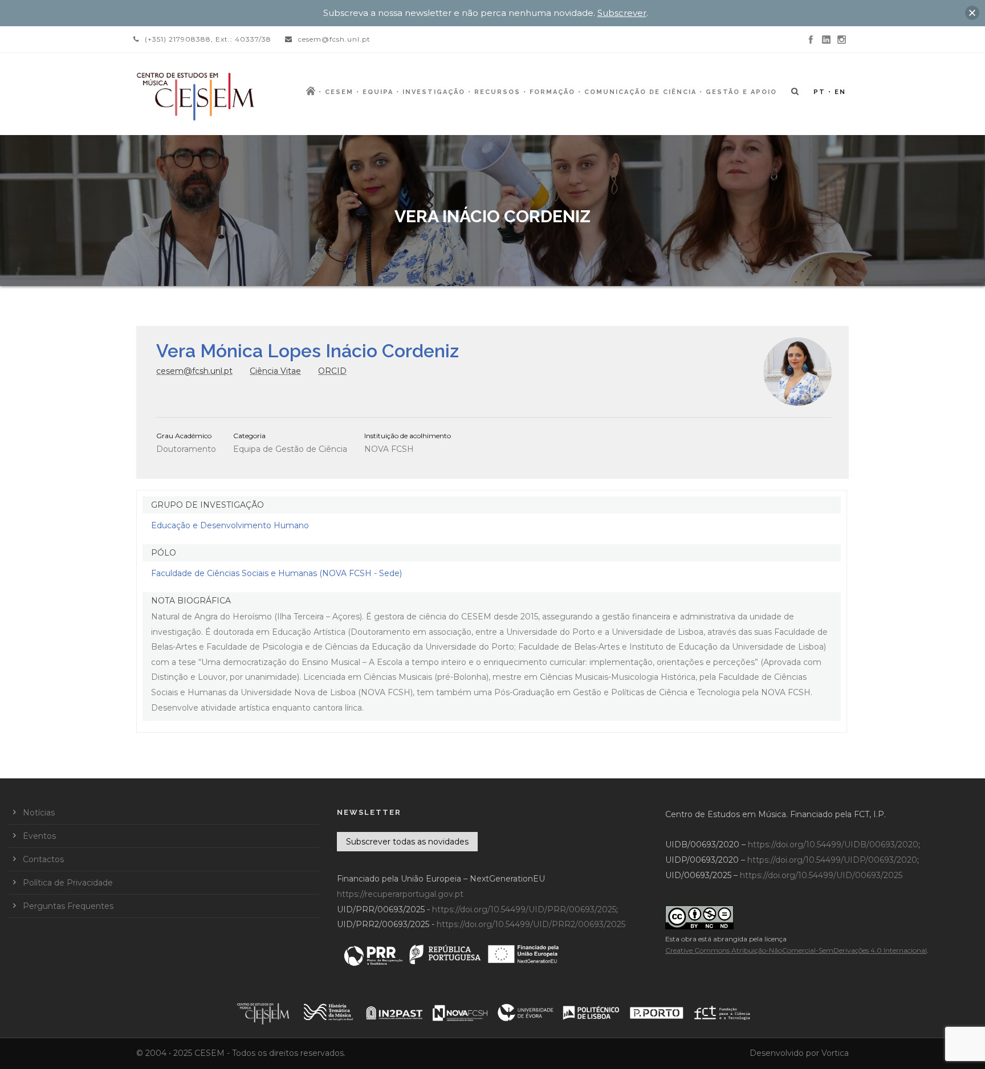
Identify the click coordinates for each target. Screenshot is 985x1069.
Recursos (497, 92)
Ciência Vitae (275, 371)
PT (819, 92)
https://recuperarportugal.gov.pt (400, 894)
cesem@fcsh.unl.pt (194, 371)
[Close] (972, 13)
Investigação (433, 92)
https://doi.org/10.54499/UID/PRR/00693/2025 (524, 909)
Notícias (39, 812)
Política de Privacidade (68, 883)
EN (840, 92)
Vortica (835, 1053)
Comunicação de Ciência (640, 92)
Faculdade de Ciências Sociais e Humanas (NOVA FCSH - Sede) (276, 573)
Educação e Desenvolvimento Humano (230, 525)
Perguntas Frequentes (68, 906)
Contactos (43, 859)
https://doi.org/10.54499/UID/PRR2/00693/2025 (531, 924)
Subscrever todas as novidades (407, 842)
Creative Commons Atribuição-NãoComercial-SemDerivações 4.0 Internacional (796, 950)
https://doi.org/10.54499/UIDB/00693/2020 (833, 844)
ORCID (332, 371)
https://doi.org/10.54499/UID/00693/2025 (821, 875)
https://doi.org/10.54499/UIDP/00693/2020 (832, 860)
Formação (552, 92)
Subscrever (621, 12)
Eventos (39, 836)
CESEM (339, 92)
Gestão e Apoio (741, 92)
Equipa (378, 92)
